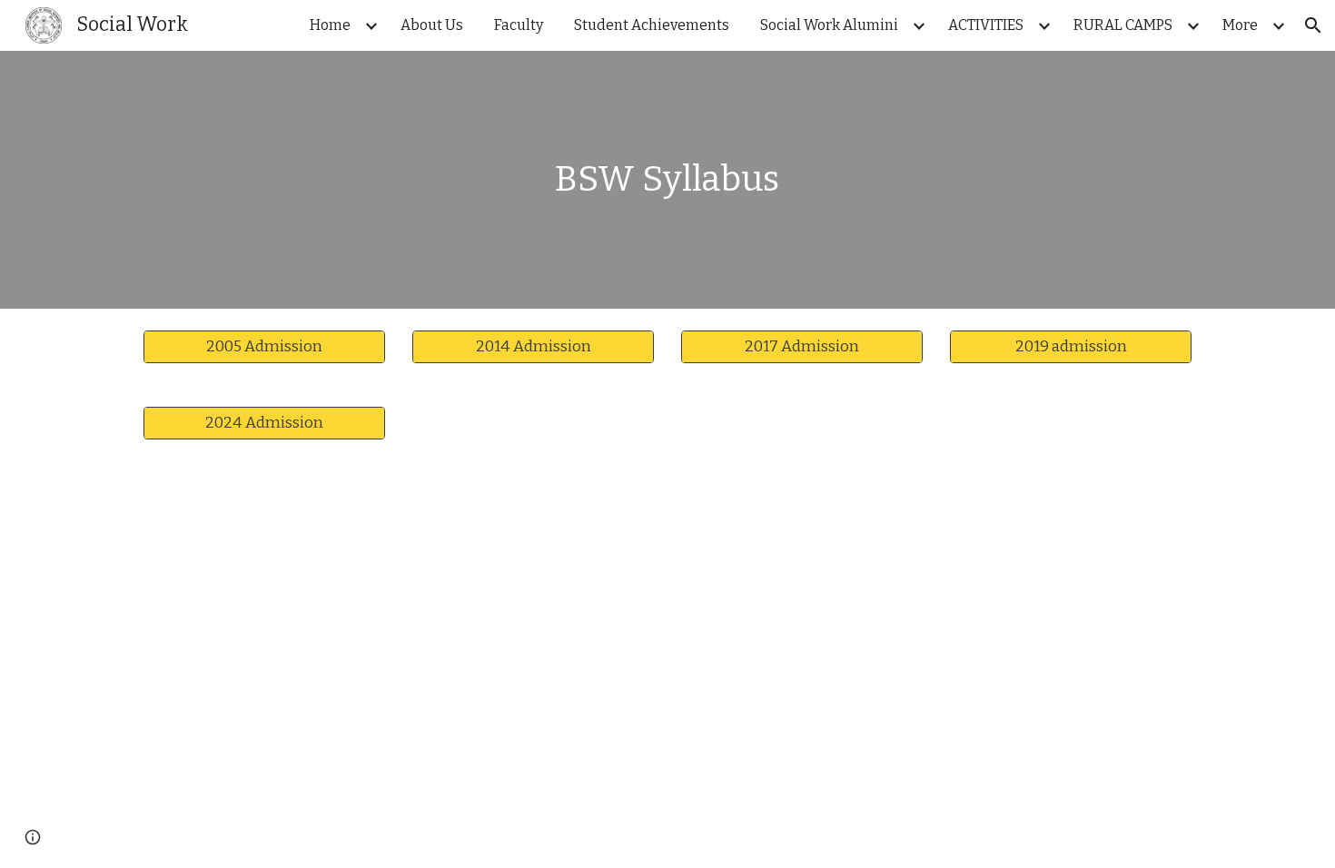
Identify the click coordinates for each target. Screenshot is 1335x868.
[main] (667, 180)
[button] (1313, 25)
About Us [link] (431, 25)
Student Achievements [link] (651, 25)
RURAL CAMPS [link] (1122, 25)
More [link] (1240, 25)
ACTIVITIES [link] (986, 25)
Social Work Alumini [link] (829, 25)
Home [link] (330, 25)
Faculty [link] (518, 25)
